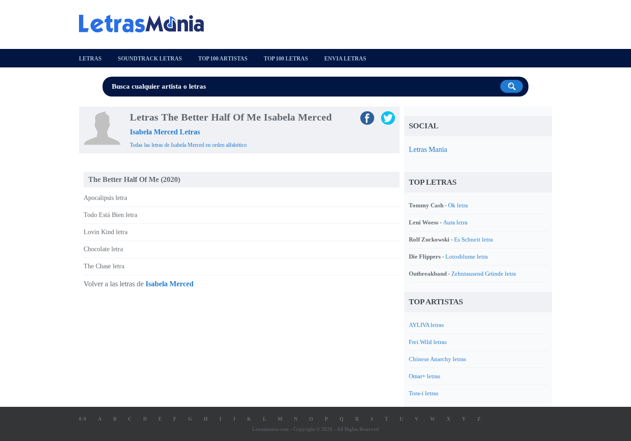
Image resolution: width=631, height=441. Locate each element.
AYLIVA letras (426, 324)
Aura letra (455, 222)
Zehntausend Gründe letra (483, 273)
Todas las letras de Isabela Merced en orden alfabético (188, 145)
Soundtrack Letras (150, 58)
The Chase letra (104, 266)
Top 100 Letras (286, 58)
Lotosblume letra (466, 256)
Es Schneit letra (473, 239)
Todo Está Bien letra (110, 214)
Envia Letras (345, 58)
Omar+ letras (424, 376)
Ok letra (458, 205)
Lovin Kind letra (105, 232)
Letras (90, 58)
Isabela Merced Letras (165, 132)
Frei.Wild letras (428, 341)
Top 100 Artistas (223, 58)
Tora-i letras (423, 393)
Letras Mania (428, 149)
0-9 (82, 419)
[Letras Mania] (146, 23)
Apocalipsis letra (105, 197)
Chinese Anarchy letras (437, 359)
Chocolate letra (103, 249)
